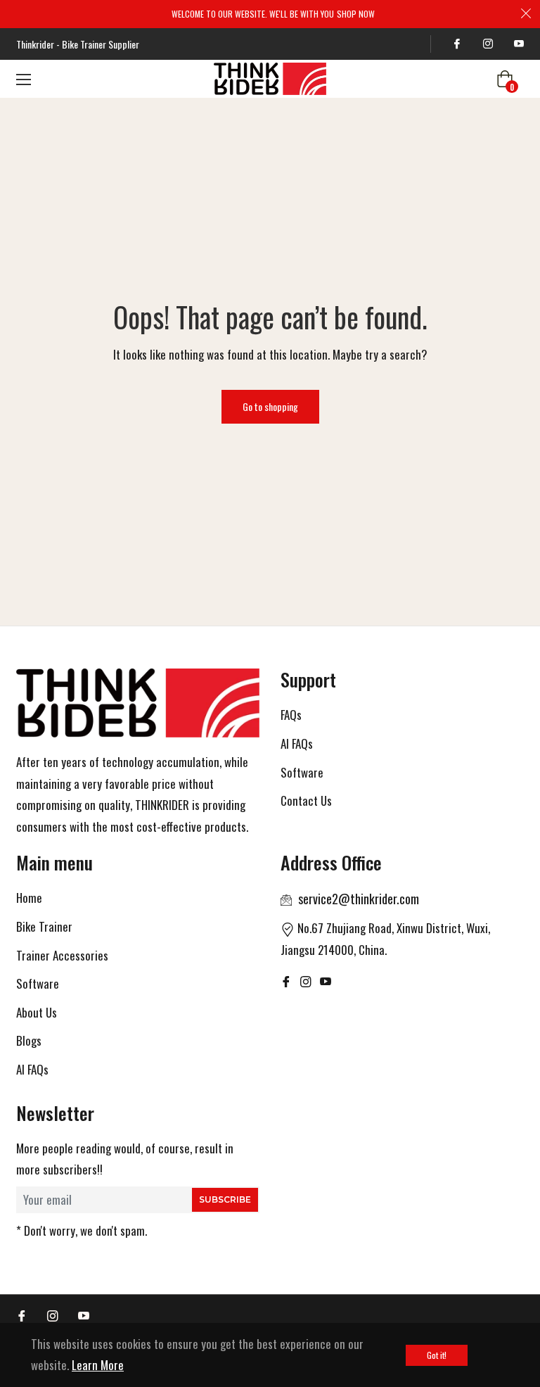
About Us (36, 1012)
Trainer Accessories (62, 955)
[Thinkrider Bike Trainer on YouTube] (517, 44)
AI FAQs (297, 743)
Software (302, 772)
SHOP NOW (356, 14)
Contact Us (306, 800)
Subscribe (225, 1199)
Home (29, 897)
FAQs (291, 714)
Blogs (28, 1040)
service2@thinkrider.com (358, 898)
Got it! (436, 1355)
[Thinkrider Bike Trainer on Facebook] (455, 44)
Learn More (98, 1365)
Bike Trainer (44, 926)
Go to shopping (270, 406)
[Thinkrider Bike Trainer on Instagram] (486, 44)
